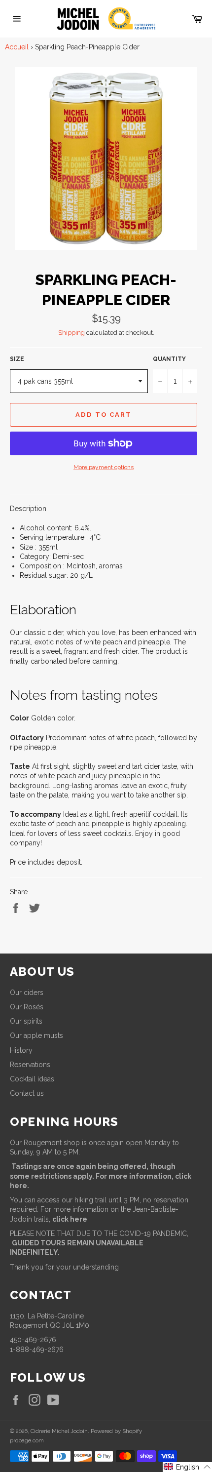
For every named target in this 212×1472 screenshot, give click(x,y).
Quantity (169, 359)
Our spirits (26, 1021)
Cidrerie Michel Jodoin (59, 1431)
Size (17, 359)
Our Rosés (26, 1007)
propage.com (27, 1440)
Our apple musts (36, 1035)
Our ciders (26, 992)
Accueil (17, 47)
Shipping (71, 332)
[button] (187, 1467)
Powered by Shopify (116, 1431)
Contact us (27, 1093)
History (21, 1050)
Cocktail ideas (32, 1079)
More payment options (103, 467)
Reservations (30, 1065)
